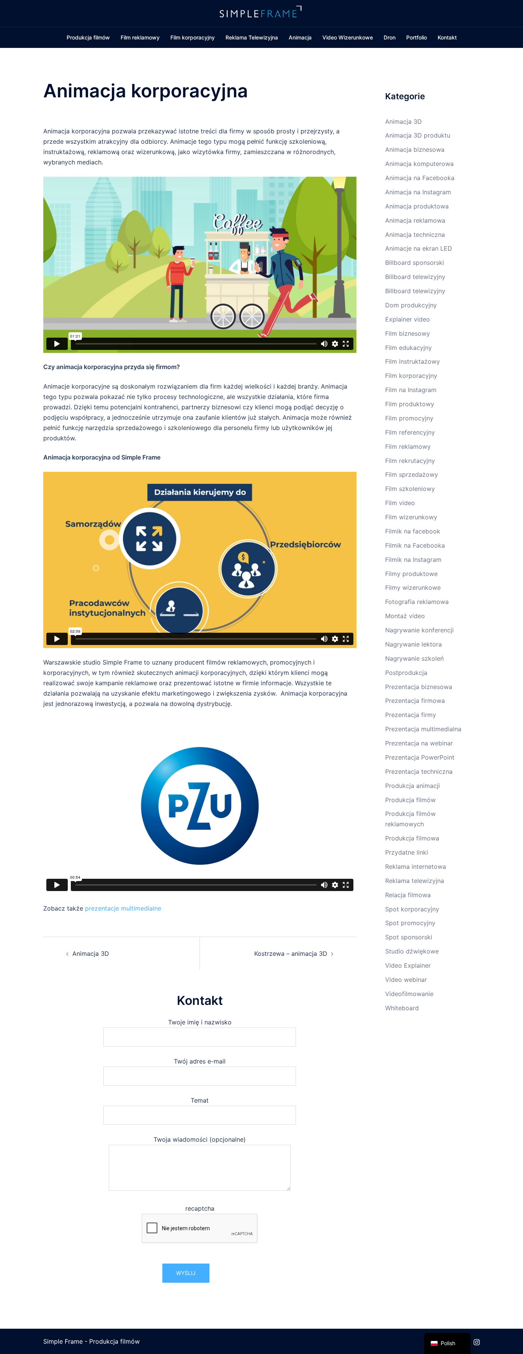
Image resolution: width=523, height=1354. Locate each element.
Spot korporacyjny (412, 909)
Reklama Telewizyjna (252, 37)
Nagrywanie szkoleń (414, 658)
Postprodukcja (406, 672)
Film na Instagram (410, 390)
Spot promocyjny (410, 923)
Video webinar (406, 979)
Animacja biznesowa (415, 149)
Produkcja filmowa (412, 838)
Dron (390, 37)
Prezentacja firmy (410, 715)
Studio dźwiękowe (412, 951)
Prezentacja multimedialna (423, 729)
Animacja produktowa (417, 206)
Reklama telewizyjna (414, 881)
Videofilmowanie (409, 994)
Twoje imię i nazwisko (200, 1022)
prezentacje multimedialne (123, 908)
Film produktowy (409, 404)
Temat (200, 1100)
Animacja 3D (90, 953)
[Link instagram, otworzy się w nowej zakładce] (477, 1341)
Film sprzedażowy (411, 474)
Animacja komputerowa (419, 163)
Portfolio (416, 37)
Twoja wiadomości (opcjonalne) (200, 1139)
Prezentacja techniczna (419, 771)
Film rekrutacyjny (410, 460)
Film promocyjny (409, 418)
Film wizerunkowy (411, 517)
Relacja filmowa (408, 895)
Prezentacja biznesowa (418, 687)
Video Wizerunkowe (347, 37)
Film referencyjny (410, 432)
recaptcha (199, 1208)
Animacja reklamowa (415, 220)
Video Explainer (408, 965)
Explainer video (407, 319)
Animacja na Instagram (418, 192)
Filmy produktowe (411, 574)
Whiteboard (402, 1008)
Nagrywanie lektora (413, 644)
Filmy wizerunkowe (413, 587)
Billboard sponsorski (414, 262)
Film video (400, 503)
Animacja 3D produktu (417, 135)
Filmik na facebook (412, 531)
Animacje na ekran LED (418, 248)
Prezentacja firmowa (415, 700)
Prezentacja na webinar (419, 743)
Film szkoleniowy (410, 488)
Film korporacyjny (192, 37)
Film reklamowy (140, 37)
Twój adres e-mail (200, 1061)
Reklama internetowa (415, 866)
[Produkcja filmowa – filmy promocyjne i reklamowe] (261, 12)
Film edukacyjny (408, 347)
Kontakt (447, 37)
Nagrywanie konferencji (419, 630)
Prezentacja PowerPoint (419, 757)
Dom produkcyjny (411, 305)
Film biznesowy (407, 333)
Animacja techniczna (415, 234)
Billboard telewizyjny (415, 277)
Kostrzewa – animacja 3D (290, 953)
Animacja (300, 37)
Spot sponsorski (408, 937)
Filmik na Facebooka (415, 545)
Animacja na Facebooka (419, 178)
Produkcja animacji (412, 785)
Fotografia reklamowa (417, 602)
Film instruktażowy (412, 361)
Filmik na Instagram (413, 559)
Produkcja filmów (88, 37)
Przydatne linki (406, 852)
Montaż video (405, 616)
